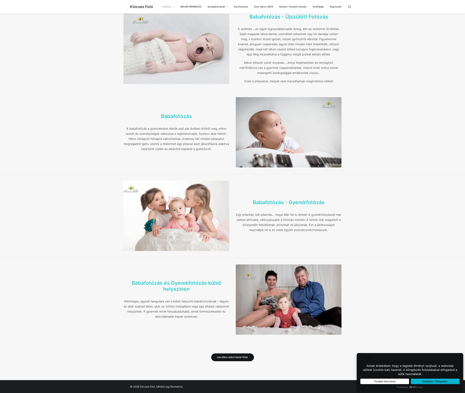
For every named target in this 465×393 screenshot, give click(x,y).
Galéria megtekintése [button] (232, 357)
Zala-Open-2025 (263, 6)
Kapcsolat (335, 6)
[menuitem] (168, 6)
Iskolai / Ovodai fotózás (293, 6)
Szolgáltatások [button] (216, 6)
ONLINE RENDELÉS (191, 6)
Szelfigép (318, 6)
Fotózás (166, 6)
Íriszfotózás (241, 6)
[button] (351, 6)
